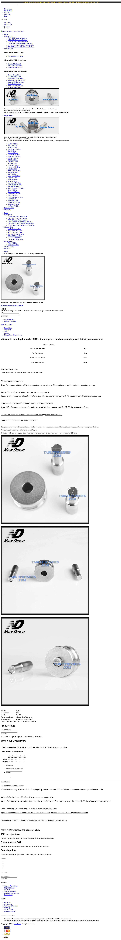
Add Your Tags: (6, 730)
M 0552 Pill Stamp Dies (15, 78)
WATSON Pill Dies (14, 202)
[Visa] (7, 928)
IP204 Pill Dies (13, 172)
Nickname (9, 765)
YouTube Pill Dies (13, 206)
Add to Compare (10, 321)
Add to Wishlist (9, 319)
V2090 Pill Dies (13, 199)
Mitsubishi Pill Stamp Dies (16, 80)
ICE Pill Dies (12, 174)
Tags (5, 331)
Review (6, 333)
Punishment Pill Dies (15, 185)
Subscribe (4, 878)
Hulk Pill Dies (12, 169)
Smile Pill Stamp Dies (15, 67)
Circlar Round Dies (14, 75)
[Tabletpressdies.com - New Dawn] (12, 31)
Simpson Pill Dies (13, 192)
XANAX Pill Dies (13, 204)
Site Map (7, 908)
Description (8, 328)
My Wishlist (8, 11)
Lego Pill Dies (12, 178)
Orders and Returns (10, 906)
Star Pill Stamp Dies (14, 84)
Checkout (7, 14)
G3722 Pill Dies (13, 160)
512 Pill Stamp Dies (14, 77)
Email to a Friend (6, 324)
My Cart (7, 12)
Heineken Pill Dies (14, 167)
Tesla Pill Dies (12, 195)
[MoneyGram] (6, 937)
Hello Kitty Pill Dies (14, 170)
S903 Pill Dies (12, 190)
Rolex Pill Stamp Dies (15, 65)
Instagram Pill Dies (14, 176)
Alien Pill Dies (12, 147)
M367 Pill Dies (12, 179)
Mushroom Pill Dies (14, 183)
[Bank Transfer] (7, 935)
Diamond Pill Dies (14, 154)
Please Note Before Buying (13, 335)
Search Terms (8, 909)
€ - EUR (7, 26)
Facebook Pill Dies (14, 156)
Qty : (2, 312)
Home (6, 251)
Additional (7, 330)
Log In (6, 16)
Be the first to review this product (12, 306)
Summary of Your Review (14, 769)
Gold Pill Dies (12, 163)
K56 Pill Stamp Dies (14, 64)
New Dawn (17, 924)
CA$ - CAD (8, 24)
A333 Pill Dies (12, 146)
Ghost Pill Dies (13, 162)
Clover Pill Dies (13, 153)
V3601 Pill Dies (13, 201)
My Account (8, 9)
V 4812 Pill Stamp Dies (15, 85)
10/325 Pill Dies (13, 144)
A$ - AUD (7, 23)
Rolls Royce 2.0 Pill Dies (16, 188)
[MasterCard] (7, 932)
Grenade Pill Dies (13, 165)
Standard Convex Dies (15, 56)
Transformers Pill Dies (15, 197)
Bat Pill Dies (12, 151)
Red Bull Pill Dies (13, 186)
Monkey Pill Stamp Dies (16, 82)
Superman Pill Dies (14, 193)
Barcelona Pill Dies (14, 149)
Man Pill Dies (12, 181)
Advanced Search (10, 911)
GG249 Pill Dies (13, 158)
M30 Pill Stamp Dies (14, 87)
